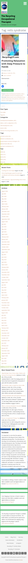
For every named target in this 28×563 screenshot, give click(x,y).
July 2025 (4, 224)
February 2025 (5, 237)
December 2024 (5, 242)
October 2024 (5, 247)
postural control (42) (5, 136)
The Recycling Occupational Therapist (8, 18)
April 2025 (4, 232)
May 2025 (4, 229)
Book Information (10, 540)
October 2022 (5, 307)
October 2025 (5, 216)
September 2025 (6, 219)
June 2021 (4, 343)
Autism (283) (3, 128)
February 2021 (5, 345)
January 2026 (5, 209)
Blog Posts (13, 537)
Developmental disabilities (15, 94)
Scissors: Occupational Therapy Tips (10, 418)
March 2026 (4, 204)
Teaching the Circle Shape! (8, 170)
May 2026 (4, 199)
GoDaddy (20, 560)
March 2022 (4, 325)
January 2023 (5, 300)
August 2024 (5, 252)
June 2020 (4, 358)
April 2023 (4, 292)
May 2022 (4, 320)
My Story (21, 537)
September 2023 (6, 280)
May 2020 (4, 361)
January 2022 (5, 330)
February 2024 (5, 267)
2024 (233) (3, 157)
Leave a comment (7, 75)
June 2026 (4, 196)
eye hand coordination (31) (7, 146)
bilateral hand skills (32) (6, 143)
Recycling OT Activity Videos (14, 546)
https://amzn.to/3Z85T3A (12, 483)
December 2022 (5, 302)
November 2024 (5, 244)
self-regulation (9, 100)
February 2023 (5, 297)
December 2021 (5, 333)
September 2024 (6, 249)
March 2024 (4, 264)
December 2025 (5, 211)
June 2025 (4, 226)
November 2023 (5, 274)
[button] (25, 2)
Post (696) (3, 112)
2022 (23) (2, 162)
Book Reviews (10, 543)
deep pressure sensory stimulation (14, 97)
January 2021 (5, 348)
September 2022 (6, 310)
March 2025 (4, 234)
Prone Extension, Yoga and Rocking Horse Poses (14, 179)
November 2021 (5, 335)
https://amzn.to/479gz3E (8, 502)
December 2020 (5, 350)
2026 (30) (2, 152)
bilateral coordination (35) (6, 138)
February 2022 (5, 328)
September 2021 (6, 340)
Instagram (18, 543)
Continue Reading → (8, 90)
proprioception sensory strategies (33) (9, 141)
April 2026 (4, 201)
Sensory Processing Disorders (16, 95)
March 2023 (4, 295)
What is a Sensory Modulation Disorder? (11, 406)
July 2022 (4, 315)
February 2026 (5, 206)
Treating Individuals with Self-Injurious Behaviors (13, 395)
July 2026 (4, 194)
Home (6, 537)
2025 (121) (3, 154)
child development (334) (6, 125)
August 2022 (5, 312)
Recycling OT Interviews (14, 549)
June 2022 (4, 318)
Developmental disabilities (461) (8, 120)
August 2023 (5, 282)
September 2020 (6, 353)
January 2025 (5, 239)
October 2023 (5, 277)
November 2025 (5, 214)
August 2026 (5, 191)
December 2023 (5, 272)
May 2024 (4, 259)
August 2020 (5, 356)
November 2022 (5, 305)
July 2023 (4, 285)
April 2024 (4, 262)
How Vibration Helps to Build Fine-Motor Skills (13, 385)
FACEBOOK (19, 540)
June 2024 (4, 257)
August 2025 (5, 221)
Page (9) (2, 115)
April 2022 (4, 323)
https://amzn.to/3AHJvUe (8, 523)
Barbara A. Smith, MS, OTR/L (9, 73)
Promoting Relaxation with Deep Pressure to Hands (13, 63)
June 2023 (4, 287)
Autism (7, 94)
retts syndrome (15, 98)
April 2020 (4, 363)
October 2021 (5, 338)
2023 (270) (3, 159)
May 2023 (4, 290)
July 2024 (4, 254)
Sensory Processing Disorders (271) (9, 130)
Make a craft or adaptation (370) (8, 123)
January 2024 (5, 269)
